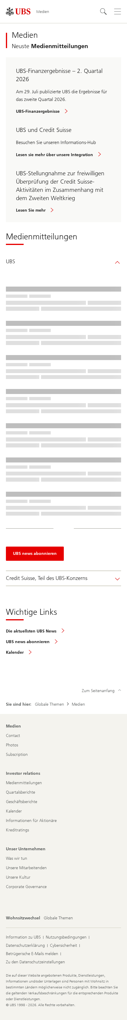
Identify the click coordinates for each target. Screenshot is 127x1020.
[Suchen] (103, 11)
